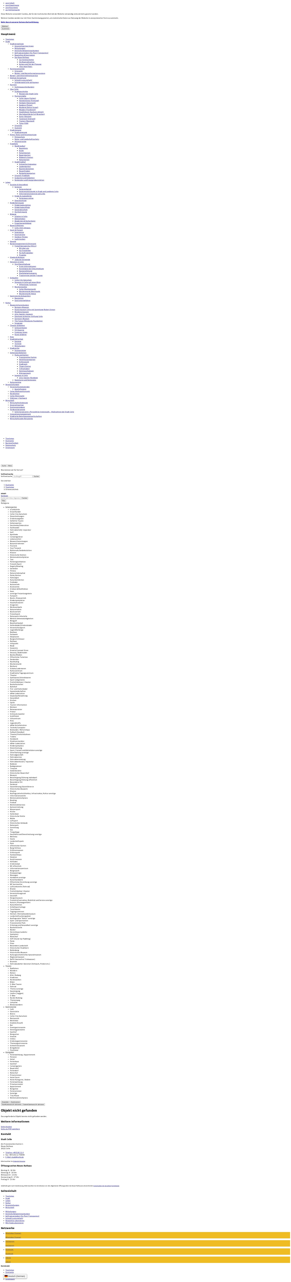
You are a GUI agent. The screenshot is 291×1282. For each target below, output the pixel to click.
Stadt (7, 41)
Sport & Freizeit (16, 230)
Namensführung (25, 271)
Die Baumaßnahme (27, 62)
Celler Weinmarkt (17, 396)
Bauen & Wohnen (17, 225)
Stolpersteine (20, 350)
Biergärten (19, 298)
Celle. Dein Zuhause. (23, 228)
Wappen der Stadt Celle (28, 94)
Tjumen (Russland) (26, 121)
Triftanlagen (24, 368)
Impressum (10, 447)
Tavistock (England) (27, 119)
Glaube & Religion (17, 257)
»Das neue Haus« (25, 66)
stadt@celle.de (14, 1157)
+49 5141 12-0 (14, 1152)
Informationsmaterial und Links (32, 194)
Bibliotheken (20, 219)
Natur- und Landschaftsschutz (27, 139)
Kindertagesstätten (23, 205)
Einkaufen (14, 278)
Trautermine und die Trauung (31, 275)
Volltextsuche (6, 476)
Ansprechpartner (17, 405)
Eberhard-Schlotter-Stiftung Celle (29, 316)
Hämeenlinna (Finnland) (29, 100)
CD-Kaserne (19, 330)
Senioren (18, 187)
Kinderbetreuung (17, 203)
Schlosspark (24, 362)
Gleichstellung (20, 200)
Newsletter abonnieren (14, 1220)
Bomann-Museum (22, 307)
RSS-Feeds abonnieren (14, 1223)
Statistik (18, 128)
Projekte (22, 255)
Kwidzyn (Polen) (25, 105)
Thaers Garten (25, 366)
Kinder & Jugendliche (23, 196)
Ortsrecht (19, 71)
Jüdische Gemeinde (22, 259)
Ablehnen (5, 26)
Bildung (13, 214)
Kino (12, 337)
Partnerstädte (20, 96)
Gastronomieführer (22, 300)
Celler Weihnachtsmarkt (20, 391)
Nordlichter (15, 393)
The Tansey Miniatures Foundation (29, 321)
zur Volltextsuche (12, 10)
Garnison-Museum (22, 318)
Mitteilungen (20, 48)
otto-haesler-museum (24, 314)
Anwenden (5, 1102)
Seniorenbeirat (25, 189)
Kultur (8, 303)
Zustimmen (5, 29)
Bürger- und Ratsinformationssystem (30, 73)
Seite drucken (6, 1126)
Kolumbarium (24, 153)
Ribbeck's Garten (26, 157)
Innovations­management (20, 414)
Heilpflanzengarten (27, 359)
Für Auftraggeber (26, 253)
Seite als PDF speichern (10, 1129)
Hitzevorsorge (20, 141)
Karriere (13, 84)
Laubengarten (25, 166)
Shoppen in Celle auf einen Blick (27, 282)
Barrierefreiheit (11, 443)
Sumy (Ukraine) (25, 116)
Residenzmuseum (22, 312)
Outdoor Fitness (21, 237)
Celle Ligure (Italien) (27, 98)
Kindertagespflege (22, 207)
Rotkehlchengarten (27, 173)
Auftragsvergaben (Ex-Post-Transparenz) (31, 53)
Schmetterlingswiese (27, 164)
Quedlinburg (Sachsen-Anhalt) (31, 112)
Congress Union (21, 332)
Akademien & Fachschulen (25, 221)
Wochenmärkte (21, 287)
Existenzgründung (17, 407)
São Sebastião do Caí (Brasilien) (32, 114)
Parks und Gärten (21, 355)
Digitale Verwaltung (18, 78)
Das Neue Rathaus (22, 57)
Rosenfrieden (24, 171)
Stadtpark (23, 364)
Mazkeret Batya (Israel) (28, 107)
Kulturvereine (15, 382)
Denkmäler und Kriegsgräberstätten (29, 180)
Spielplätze (19, 232)
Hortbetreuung (21, 212)
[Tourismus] (12, 434)
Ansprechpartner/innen (24, 46)
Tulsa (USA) (23, 123)
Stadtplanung (15, 130)
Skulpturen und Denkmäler (25, 380)
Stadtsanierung (21, 132)
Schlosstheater (21, 328)
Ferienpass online (26, 198)
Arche (21, 150)
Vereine (13, 241)
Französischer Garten (27, 357)
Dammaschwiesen (26, 371)
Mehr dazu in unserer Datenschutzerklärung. (20, 22)
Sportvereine (20, 234)
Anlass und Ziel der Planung (30, 64)
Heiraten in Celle (17, 262)
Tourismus (9, 39)
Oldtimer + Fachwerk (18, 398)
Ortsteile (18, 125)
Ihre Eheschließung (22, 264)
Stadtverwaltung (17, 44)
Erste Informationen (27, 266)
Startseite (9, 441)
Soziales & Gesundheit (19, 184)
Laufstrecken (20, 239)
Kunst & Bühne (20, 334)
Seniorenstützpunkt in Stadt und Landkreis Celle (38, 191)
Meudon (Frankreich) (27, 109)
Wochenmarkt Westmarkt (29, 291)
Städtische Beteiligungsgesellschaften (26, 416)
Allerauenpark (25, 373)
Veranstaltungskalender (20, 387)
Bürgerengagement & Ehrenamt (23, 243)
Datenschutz (10, 445)
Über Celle (14, 89)
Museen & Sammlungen (19, 305)
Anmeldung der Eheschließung (31, 268)
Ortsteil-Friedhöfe (22, 175)
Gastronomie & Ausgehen (20, 296)
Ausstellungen (20, 389)
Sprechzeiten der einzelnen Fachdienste (106, 1186)
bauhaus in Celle (21, 375)
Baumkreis (23, 148)
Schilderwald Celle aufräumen (27, 82)
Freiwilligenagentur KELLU (25, 246)
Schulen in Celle (21, 216)
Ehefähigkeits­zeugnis (28, 273)
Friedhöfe (14, 144)
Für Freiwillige (25, 250)
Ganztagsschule (21, 209)
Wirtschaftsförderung (19, 403)
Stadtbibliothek (16, 339)
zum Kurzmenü (11, 7)
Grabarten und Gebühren (25, 178)
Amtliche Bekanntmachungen (27, 50)
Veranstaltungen (12, 384)
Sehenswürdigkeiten (18, 353)
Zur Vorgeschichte (26, 59)
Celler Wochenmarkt (27, 289)
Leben (7, 182)
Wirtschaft (9, 400)
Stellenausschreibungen (24, 87)
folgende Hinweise (19, 1161)
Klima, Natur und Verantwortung (23, 134)
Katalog (18, 341)
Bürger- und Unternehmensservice (24, 75)
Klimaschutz (20, 137)
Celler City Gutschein (23, 280)
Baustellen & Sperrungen (25, 55)
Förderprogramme (17, 409)
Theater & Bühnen (17, 325)
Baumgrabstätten (26, 169)
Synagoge (19, 323)
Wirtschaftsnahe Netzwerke (21, 418)
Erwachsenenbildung (23, 223)
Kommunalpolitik (17, 69)
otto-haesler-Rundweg (28, 378)
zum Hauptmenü (12, 5)
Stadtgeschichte (21, 91)
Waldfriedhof (20, 146)
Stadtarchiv (14, 348)
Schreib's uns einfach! (23, 80)
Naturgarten (24, 159)
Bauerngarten (24, 155)
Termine (18, 343)
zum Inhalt (9, 3)
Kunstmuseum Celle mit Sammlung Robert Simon (35, 309)
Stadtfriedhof (20, 162)
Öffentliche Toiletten (28, 284)
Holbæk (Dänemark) (27, 103)
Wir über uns (24, 248)
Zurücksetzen (15, 1102)
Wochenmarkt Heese (27, 293)
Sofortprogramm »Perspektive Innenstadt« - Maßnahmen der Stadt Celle (44, 412)
